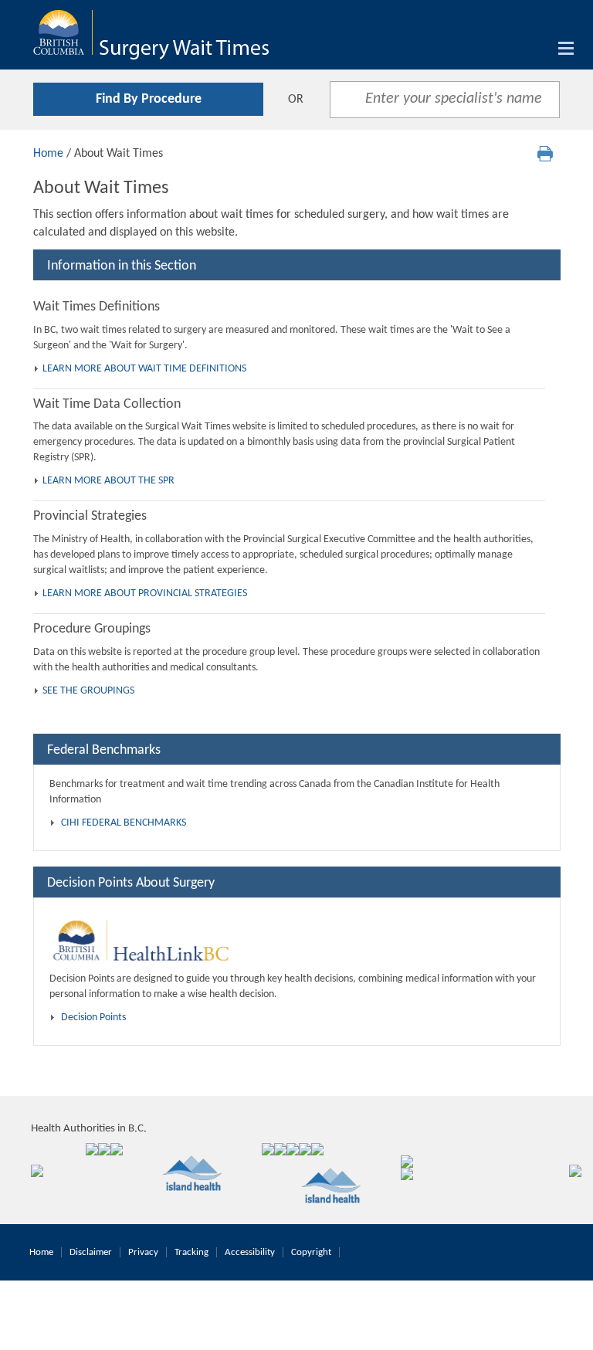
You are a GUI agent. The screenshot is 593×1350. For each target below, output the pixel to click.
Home (48, 154)
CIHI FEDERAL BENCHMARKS (123, 823)
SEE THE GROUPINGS (88, 691)
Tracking (191, 1252)
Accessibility (250, 1252)
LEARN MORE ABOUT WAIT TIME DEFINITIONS (144, 369)
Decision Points (93, 1017)
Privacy (143, 1252)
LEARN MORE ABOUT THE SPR (108, 481)
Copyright (311, 1252)
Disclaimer (90, 1252)
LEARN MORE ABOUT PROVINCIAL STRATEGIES (144, 593)
